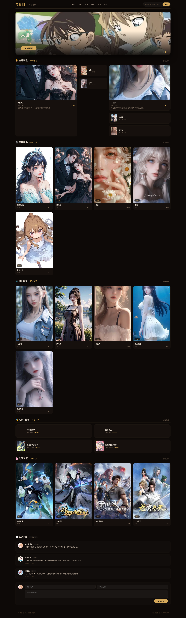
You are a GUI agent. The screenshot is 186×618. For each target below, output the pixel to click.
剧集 (86, 4)
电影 (80, 4)
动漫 (99, 4)
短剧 (93, 4)
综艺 (105, 4)
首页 (73, 4)
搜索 (166, 4)
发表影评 (161, 601)
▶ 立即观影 (29, 48)
